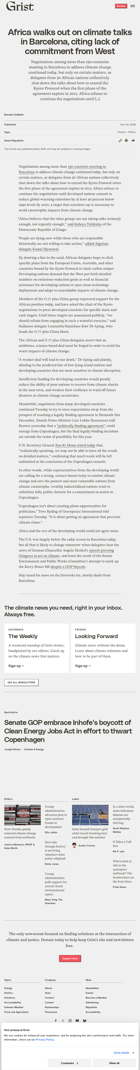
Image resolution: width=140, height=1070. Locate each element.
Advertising (92, 1002)
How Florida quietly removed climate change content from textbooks (20, 833)
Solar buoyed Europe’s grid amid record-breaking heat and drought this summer (90, 833)
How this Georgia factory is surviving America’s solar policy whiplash (55, 850)
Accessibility (93, 1011)
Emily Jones (52, 863)
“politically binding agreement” (81, 426)
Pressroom (51, 1011)
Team (48, 992)
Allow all (114, 1062)
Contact (49, 997)
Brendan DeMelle (14, 114)
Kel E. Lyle (118, 851)
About (48, 988)
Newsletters (92, 988)
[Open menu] (133, 6)
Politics (8, 992)
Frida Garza (119, 886)
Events (89, 992)
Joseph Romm (12, 749)
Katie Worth (10, 848)
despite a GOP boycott (68, 567)
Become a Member (96, 997)
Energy (8, 988)
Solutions (9, 997)
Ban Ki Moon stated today (75, 445)
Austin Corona (87, 845)
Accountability (12, 1002)
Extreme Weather (13, 1007)
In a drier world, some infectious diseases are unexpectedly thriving (123, 815)
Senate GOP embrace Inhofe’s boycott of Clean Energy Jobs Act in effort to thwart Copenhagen (68, 730)
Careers (49, 1002)
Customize (67, 1062)
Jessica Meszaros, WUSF (18, 844)
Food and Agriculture (16, 1011)
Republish (91, 1007)
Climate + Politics (126, 131)
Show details (121, 1052)
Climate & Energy (34, 749)
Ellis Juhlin (51, 832)
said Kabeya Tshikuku (84, 224)
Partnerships (52, 1007)
